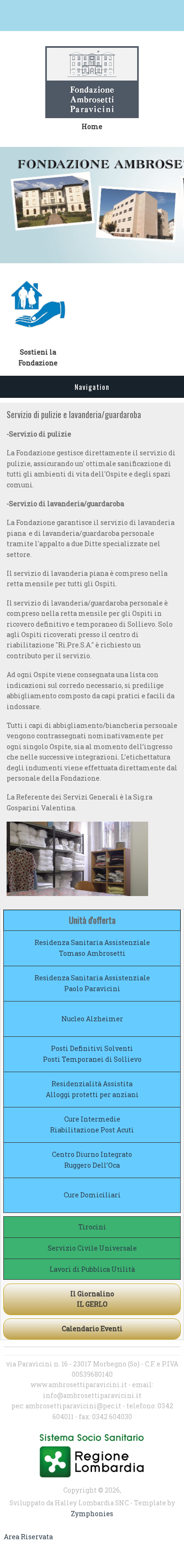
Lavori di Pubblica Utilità (92, 1269)
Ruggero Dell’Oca (92, 1165)
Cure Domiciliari (92, 1194)
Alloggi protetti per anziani (92, 1094)
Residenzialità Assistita (92, 1083)
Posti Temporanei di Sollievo (92, 1059)
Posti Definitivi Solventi (92, 1048)
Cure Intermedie (92, 1119)
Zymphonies (92, 1514)
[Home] (92, 83)
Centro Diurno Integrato (92, 1154)
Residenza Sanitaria (68, 942)
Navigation (92, 386)
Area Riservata (28, 1536)
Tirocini (92, 1226)
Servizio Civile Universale (92, 1248)
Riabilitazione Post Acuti (92, 1129)
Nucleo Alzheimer (92, 1018)
